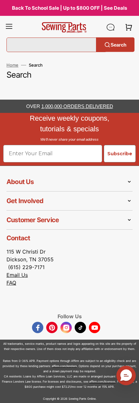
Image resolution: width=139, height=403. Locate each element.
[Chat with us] (110, 27)
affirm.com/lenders (64, 366)
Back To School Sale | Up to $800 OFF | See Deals (69, 8)
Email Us (17, 275)
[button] (9, 27)
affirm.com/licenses (102, 381)
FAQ (11, 282)
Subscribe (119, 154)
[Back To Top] (129, 393)
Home (12, 65)
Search (118, 44)
